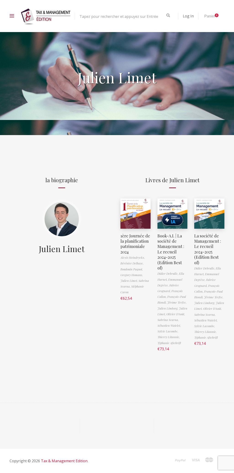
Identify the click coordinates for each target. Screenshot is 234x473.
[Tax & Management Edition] (45, 16)
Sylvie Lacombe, (167, 331)
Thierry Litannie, (168, 337)
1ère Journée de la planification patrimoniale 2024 (135, 244)
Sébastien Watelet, (169, 325)
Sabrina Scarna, (168, 320)
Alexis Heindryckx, (132, 257)
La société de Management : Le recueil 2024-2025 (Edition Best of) (207, 249)
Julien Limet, (129, 281)
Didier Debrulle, (168, 273)
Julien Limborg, (168, 308)
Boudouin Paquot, (131, 269)
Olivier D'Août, (175, 314)
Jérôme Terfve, (176, 302)
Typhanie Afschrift (169, 343)
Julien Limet (62, 248)
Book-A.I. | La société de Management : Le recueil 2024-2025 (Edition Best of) (170, 252)
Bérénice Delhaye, (132, 263)
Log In (188, 16)
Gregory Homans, (131, 275)
